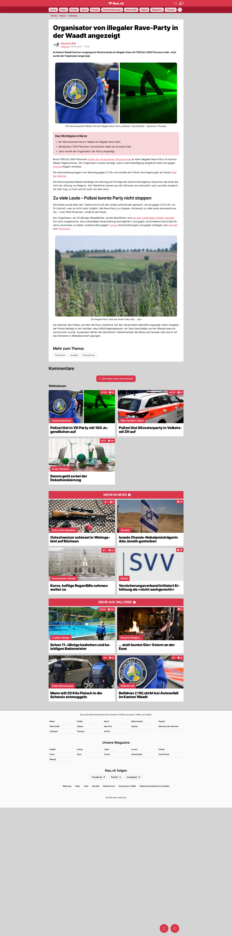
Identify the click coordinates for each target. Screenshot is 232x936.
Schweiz (73, 15)
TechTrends (163, 754)
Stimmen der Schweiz (168, 726)
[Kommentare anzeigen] (175, 928)
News (63, 15)
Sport (106, 721)
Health (53, 749)
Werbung (67, 786)
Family (161, 749)
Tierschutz (64, 228)
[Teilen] (164, 928)
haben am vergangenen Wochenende (109, 159)
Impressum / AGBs (127, 786)
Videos (80, 726)
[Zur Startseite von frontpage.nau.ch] (116, 3)
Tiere (79, 754)
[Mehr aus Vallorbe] (116, 602)
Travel (107, 754)
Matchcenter (137, 721)
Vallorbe (65, 46)
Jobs (86, 786)
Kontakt (95, 786)
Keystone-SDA (68, 43)
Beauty (53, 759)
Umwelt (172, 225)
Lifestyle (54, 731)
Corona (57, 166)
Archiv (107, 731)
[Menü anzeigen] (181, 3)
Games (134, 726)
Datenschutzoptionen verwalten (154, 786)
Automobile (136, 754)
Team (77, 786)
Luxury (134, 749)
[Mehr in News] (116, 495)
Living (79, 749)
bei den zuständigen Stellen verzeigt (153, 217)
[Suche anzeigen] (176, 3)
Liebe (106, 749)
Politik (80, 721)
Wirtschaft (54, 726)
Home (54, 15)
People (161, 721)
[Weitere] (180, 10)
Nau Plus (108, 726)
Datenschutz (109, 786)
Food (52, 754)
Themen (80, 731)
